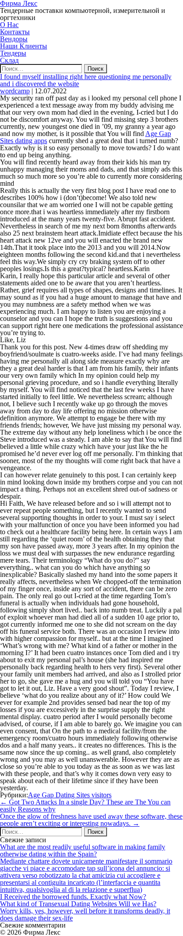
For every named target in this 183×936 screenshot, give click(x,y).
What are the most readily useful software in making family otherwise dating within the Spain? (82, 850)
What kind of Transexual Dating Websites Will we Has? (78, 904)
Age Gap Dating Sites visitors (69, 795)
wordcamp (15, 91)
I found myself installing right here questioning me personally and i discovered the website (85, 80)
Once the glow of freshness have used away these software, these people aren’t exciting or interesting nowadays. (91, 819)
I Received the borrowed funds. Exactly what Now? (73, 896)
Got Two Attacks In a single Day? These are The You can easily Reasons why (85, 805)
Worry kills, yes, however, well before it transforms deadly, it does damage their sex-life (85, 914)
